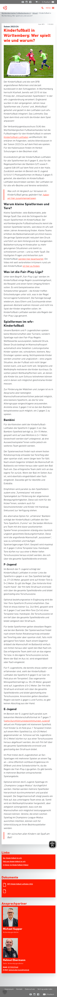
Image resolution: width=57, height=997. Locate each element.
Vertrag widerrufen (45, 989)
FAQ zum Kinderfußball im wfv (14, 861)
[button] (48, 8)
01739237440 (13, 967)
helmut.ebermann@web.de (19, 970)
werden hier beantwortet (30, 259)
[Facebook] (31, 2)
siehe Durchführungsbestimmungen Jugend (26, 721)
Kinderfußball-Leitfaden (16, 137)
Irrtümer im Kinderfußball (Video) (15, 865)
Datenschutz (30, 989)
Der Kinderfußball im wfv (12, 858)
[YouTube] (22, 2)
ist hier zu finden (31, 266)
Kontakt (19, 989)
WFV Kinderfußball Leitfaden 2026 (20, 884)
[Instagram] (26, 2)
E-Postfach (46, 2)
